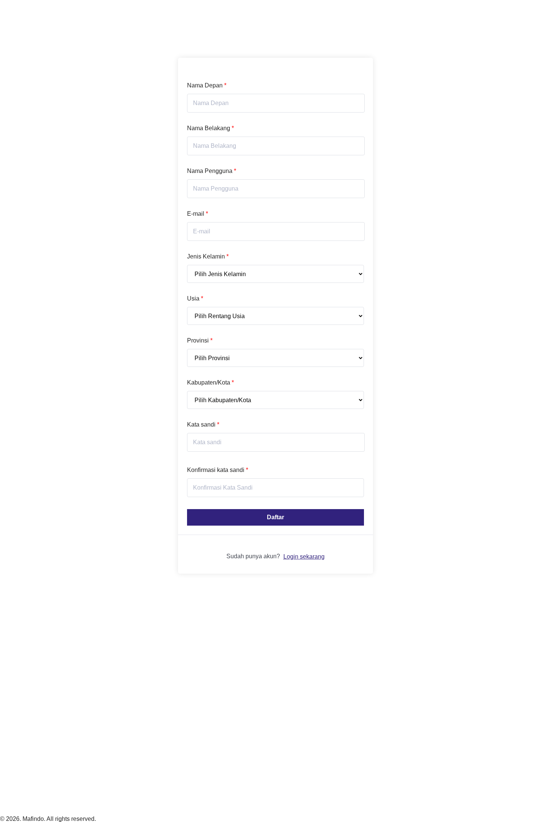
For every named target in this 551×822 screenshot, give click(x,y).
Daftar (275, 517)
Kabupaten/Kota (210, 382)
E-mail (197, 213)
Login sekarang (304, 556)
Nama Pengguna (211, 171)
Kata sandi (203, 424)
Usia (195, 298)
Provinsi (200, 340)
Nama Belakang (210, 128)
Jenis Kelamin (208, 256)
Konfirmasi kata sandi (217, 470)
